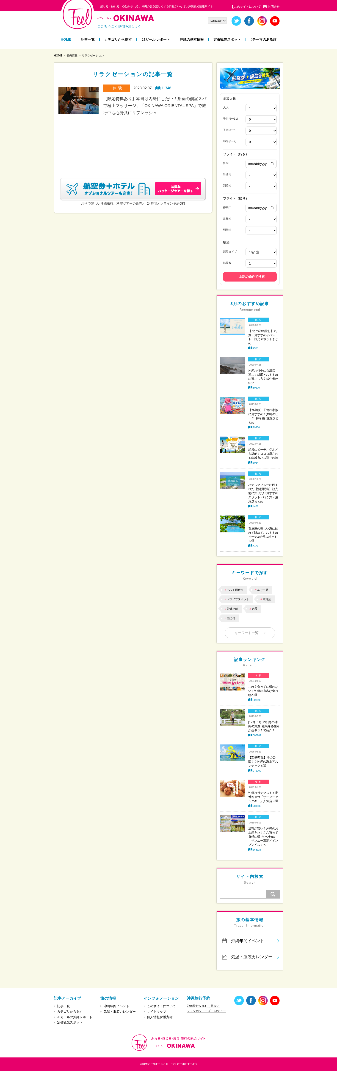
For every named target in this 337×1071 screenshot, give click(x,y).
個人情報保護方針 (160, 1017)
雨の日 (231, 618)
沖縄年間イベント (247, 941)
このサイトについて (247, 6)
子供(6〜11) (230, 118)
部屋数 (227, 263)
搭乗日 (227, 163)
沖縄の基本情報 (192, 39)
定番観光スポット (227, 39)
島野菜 (267, 599)
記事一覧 (88, 39)
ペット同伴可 (235, 590)
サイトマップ (156, 1011)
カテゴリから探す (118, 39)
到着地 (227, 185)
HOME (66, 39)
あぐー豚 (262, 590)
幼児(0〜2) (229, 141)
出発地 (227, 174)
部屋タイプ (230, 251)
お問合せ (274, 6)
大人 (226, 107)
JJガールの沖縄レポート (74, 1017)
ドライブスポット (238, 599)
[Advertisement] (132, 143)
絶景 (254, 608)
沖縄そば (232, 608)
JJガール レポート (155, 39)
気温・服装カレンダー (251, 957)
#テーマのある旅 (263, 39)
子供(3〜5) (229, 130)
